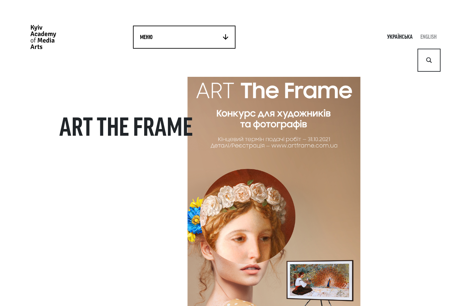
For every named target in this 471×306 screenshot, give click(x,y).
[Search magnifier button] (429, 60)
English (428, 37)
